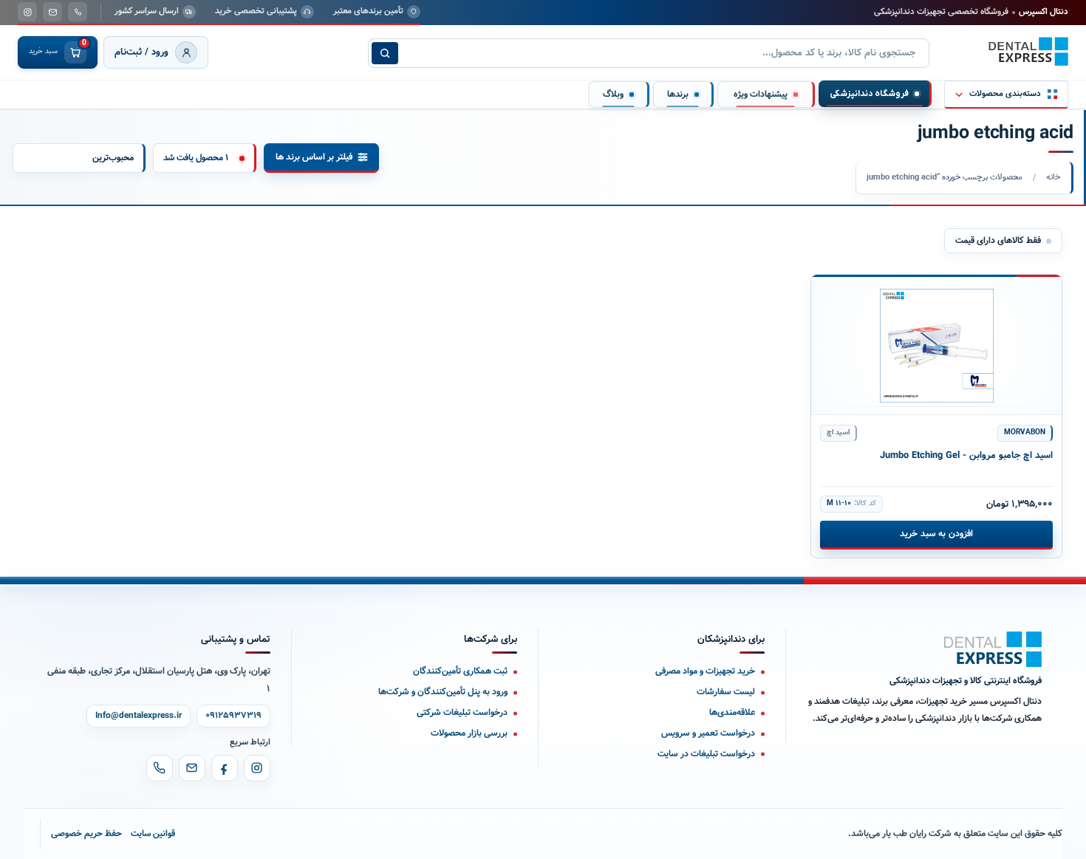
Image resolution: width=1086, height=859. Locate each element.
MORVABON (1024, 432)
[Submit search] (385, 53)
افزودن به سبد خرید (936, 534)
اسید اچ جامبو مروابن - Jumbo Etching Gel (966, 455)
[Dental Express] (993, 649)
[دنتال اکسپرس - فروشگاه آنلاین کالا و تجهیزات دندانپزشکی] (1028, 51)
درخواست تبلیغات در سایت (706, 754)
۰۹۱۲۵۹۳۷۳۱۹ (233, 715)
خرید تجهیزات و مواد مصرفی (705, 671)
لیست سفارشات (726, 692)
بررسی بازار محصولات (469, 733)
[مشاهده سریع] (833, 293)
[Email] (192, 768)
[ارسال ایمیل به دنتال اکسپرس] (52, 11)
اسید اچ (838, 432)
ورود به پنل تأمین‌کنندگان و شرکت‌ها (443, 692)
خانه (1053, 177)
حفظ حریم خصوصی (86, 834)
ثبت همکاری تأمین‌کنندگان (460, 671)
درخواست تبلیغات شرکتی (462, 712)
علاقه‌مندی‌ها (732, 712)
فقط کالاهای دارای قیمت (998, 240)
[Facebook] (224, 768)
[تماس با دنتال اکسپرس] (77, 11)
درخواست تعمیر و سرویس (708, 733)
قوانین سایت (153, 834)
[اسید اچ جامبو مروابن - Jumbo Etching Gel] (936, 345)
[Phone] (159, 768)
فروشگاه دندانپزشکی (869, 94)
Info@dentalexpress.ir (138, 715)
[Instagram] (257, 768)
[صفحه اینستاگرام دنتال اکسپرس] (27, 11)
